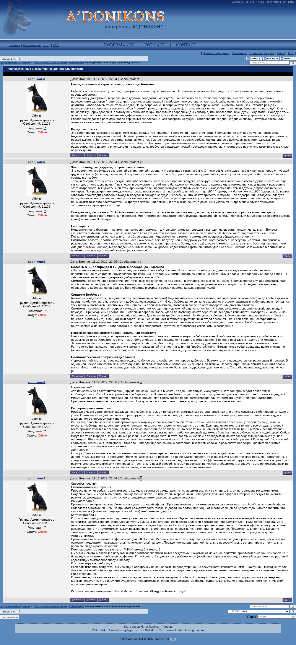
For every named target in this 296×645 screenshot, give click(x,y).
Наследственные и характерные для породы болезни (113, 63)
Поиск (281, 53)
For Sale (155, 45)
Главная (14, 45)
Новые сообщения (216, 53)
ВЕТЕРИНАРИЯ (76, 63)
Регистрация (32, 45)
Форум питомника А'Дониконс (15, 63)
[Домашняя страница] (103, 155)
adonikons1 (37, 79)
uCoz (173, 639)
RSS (56, 45)
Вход (46, 45)
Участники (239, 53)
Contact (186, 45)
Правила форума (261, 53)
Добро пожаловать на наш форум (50, 63)
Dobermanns (119, 45)
